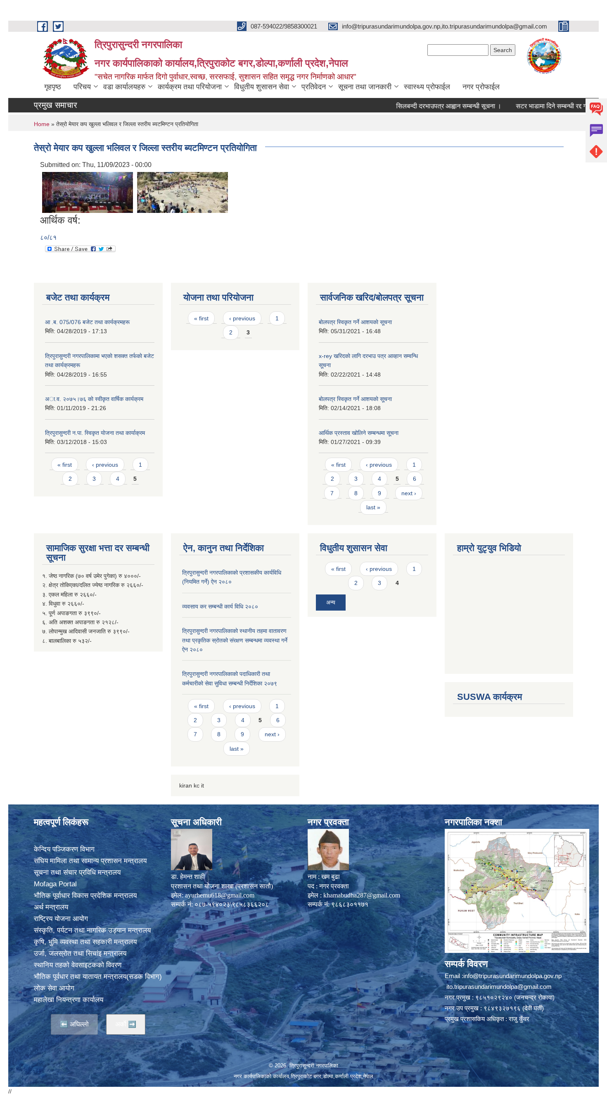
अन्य (330, 602)
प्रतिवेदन (313, 87)
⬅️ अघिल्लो (74, 1024)
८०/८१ (48, 237)
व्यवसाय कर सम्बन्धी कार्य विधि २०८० (220, 606)
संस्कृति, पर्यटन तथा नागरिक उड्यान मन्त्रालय (92, 930)
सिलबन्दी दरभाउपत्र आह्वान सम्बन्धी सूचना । (424, 106)
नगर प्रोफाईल (481, 87)
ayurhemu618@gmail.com (219, 895)
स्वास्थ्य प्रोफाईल (427, 87)
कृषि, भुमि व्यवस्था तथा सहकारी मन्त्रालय (85, 942)
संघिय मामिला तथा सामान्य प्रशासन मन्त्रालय (90, 861)
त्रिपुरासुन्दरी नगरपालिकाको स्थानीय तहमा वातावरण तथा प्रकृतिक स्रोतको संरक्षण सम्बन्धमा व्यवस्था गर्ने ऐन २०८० (234, 640)
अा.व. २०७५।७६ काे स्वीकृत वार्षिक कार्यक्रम (94, 399)
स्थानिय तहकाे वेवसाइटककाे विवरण (77, 965)
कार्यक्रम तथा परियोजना (190, 87)
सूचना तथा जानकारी (364, 87)
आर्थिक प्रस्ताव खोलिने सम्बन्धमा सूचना (358, 433)
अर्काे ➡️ (125, 1024)
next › (408, 493)
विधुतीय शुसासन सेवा (261, 87)
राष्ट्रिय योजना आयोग (61, 919)
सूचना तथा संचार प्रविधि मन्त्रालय (77, 872)
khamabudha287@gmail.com (361, 895)
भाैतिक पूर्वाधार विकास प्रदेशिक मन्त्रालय (85, 896)
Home (42, 124)
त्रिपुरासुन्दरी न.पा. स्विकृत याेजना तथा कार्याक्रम (95, 433)
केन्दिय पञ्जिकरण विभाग (64, 849)
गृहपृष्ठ (52, 87)
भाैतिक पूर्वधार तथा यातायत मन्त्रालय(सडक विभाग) (98, 977)
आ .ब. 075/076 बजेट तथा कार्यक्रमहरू (87, 322)
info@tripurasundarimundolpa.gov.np (512, 975)
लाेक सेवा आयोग (54, 988)
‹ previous (105, 464)
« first (64, 464)
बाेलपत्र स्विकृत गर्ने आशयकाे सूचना (355, 322)
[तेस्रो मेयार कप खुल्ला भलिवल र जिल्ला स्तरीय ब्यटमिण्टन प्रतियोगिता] (87, 192)
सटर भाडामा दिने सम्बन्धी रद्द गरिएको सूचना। (544, 106)
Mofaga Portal (55, 884)
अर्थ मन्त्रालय (51, 907)
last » (373, 507)
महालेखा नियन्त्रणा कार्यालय (68, 1000)
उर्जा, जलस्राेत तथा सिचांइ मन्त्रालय (80, 953)
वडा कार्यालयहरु (124, 87)
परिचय (82, 87)
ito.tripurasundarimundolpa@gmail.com (499, 986)
